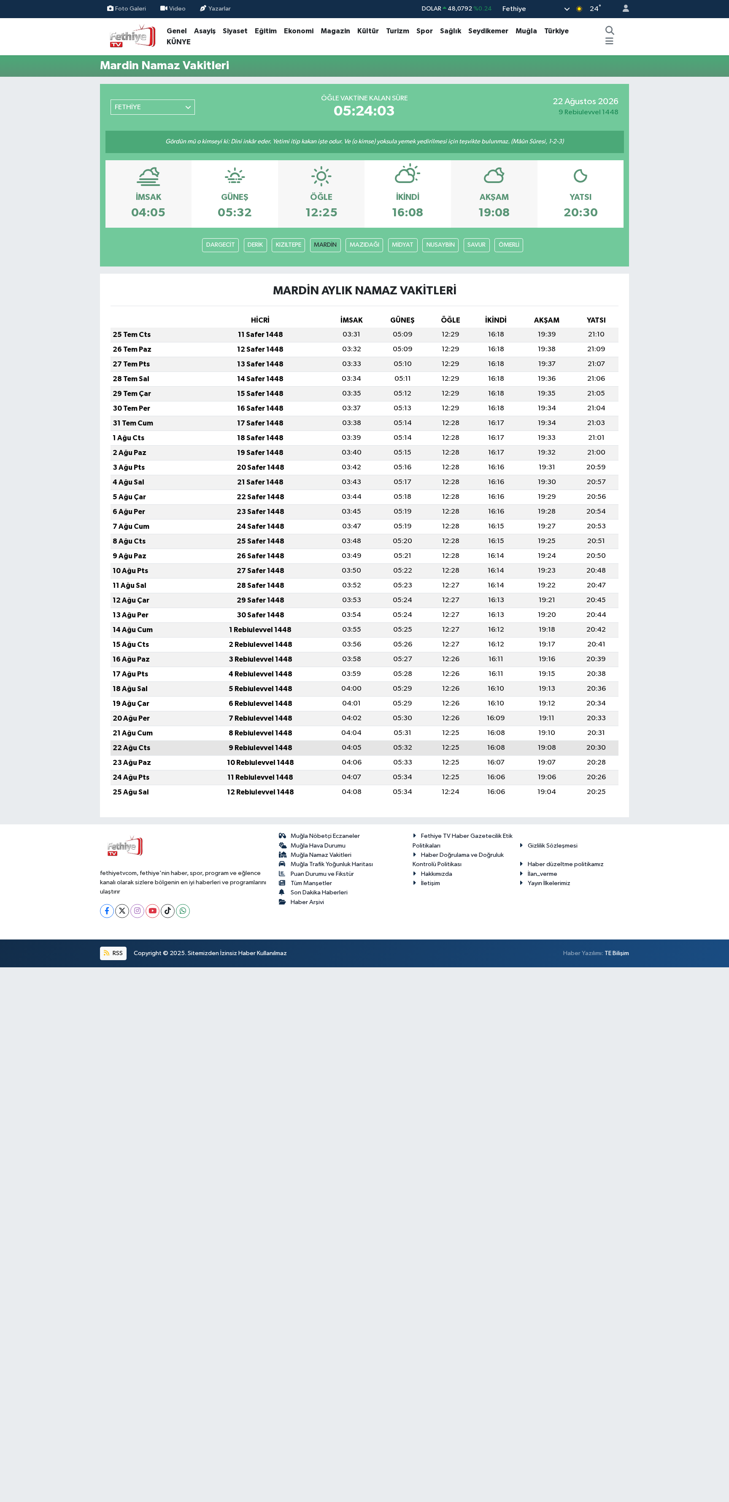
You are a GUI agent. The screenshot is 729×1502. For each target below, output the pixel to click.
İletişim (430, 883)
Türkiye (556, 31)
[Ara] (610, 31)
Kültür (368, 31)
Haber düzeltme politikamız (566, 864)
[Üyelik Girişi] (622, 9)
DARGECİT (220, 245)
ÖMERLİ (509, 245)
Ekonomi (298, 31)
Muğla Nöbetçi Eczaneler (325, 836)
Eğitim (266, 31)
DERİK (255, 245)
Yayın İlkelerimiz (549, 883)
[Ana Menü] (609, 42)
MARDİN (325, 245)
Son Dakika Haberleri (319, 892)
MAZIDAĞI (364, 245)
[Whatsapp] (183, 911)
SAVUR (476, 245)
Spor (424, 31)
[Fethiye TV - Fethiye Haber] (131, 36)
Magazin (335, 31)
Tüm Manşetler (311, 883)
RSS (117, 953)
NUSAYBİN (441, 245)
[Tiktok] (168, 911)
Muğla (526, 31)
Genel (177, 31)
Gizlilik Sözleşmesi (553, 846)
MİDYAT (402, 245)
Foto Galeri (130, 8)
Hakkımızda (436, 874)
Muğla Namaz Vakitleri (321, 855)
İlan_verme (542, 874)
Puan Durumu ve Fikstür (322, 874)
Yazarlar (219, 8)
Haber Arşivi (307, 902)
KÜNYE (179, 42)
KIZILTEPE (288, 245)
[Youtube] (152, 911)
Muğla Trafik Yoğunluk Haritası (332, 864)
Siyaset (235, 31)
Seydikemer (488, 31)
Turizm (397, 31)
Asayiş (205, 31)
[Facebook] (107, 911)
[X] (122, 911)
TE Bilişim (617, 953)
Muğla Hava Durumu (318, 846)
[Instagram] (137, 911)
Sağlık (450, 31)
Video (177, 8)
